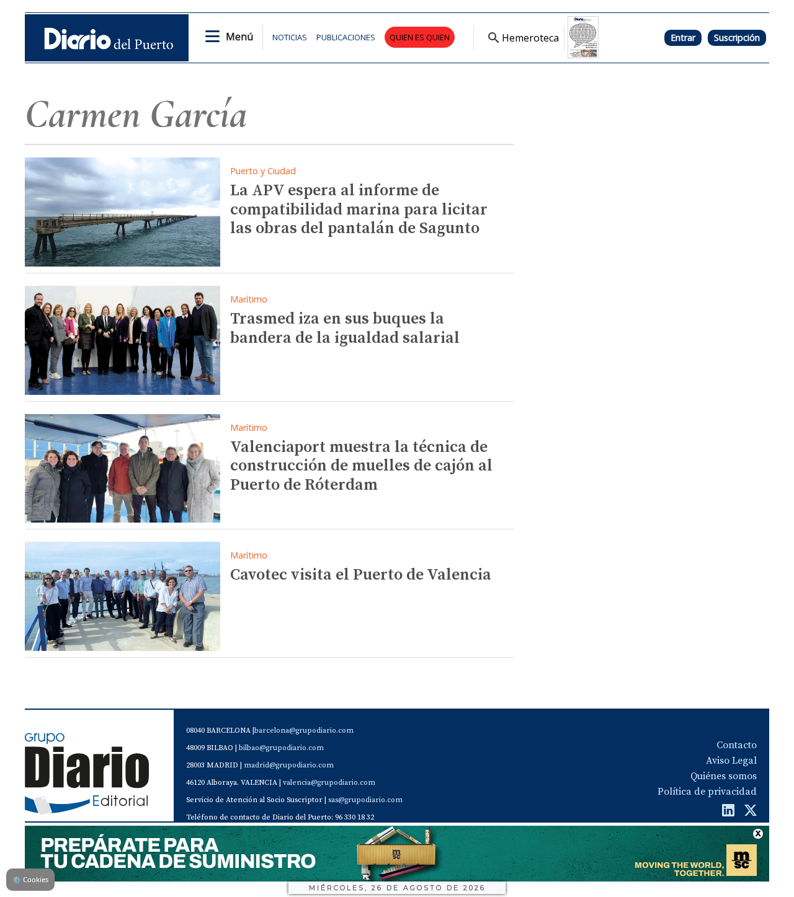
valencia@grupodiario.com (329, 782)
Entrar (683, 37)
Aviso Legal (731, 760)
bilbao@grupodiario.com (281, 748)
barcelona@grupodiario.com (304, 730)
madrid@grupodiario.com (289, 765)
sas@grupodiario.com (365, 800)
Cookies (30, 879)
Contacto (736, 745)
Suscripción (737, 37)
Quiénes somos (723, 776)
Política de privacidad (707, 791)
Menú (239, 36)
